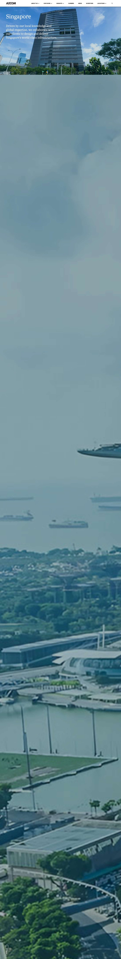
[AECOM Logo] (11, 3)
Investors (89, 3)
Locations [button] (101, 3)
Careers (71, 3)
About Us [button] (34, 3)
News (80, 3)
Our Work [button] (47, 3)
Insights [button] (59, 3)
